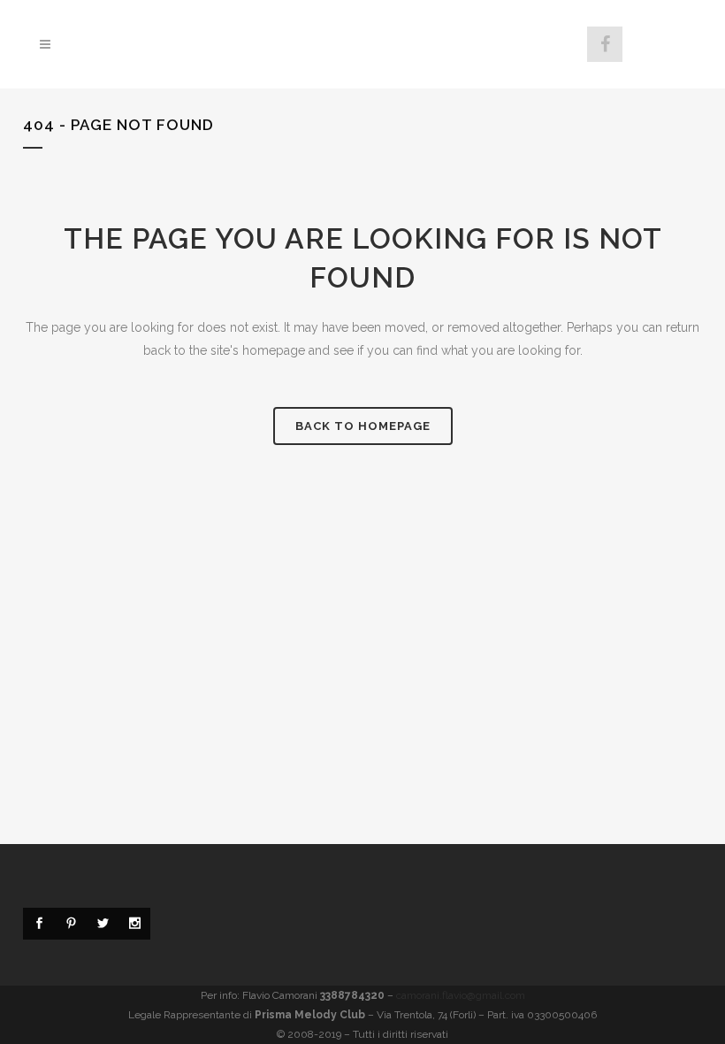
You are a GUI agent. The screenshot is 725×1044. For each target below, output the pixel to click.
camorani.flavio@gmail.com (460, 995)
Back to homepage (363, 426)
